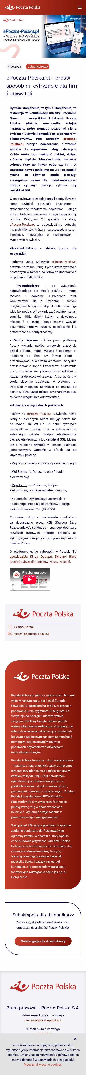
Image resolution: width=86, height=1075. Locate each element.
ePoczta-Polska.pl (22, 225)
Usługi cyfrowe (37, 67)
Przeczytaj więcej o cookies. (43, 1065)
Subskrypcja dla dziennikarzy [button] (43, 941)
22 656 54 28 (23, 627)
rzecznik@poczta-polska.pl (32, 634)
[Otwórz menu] (80, 7)
